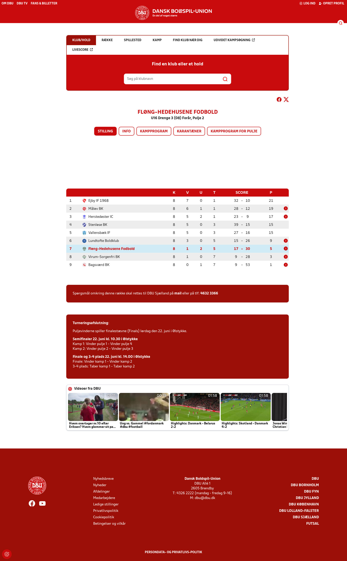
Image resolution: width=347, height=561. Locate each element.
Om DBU (7, 3)
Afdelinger (101, 491)
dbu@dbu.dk (205, 498)
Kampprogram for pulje (234, 131)
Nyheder (99, 485)
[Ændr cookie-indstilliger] (7, 554)
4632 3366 (209, 293)
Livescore (80, 50)
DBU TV (22, 3)
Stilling (105, 131)
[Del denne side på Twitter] (286, 100)
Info (126, 131)
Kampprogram (154, 131)
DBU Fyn (311, 491)
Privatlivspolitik (105, 511)
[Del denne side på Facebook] (279, 100)
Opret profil (333, 3)
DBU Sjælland (306, 517)
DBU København (304, 504)
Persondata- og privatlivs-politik (173, 552)
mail (178, 293)
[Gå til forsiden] (173, 13)
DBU (315, 479)
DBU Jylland (307, 498)
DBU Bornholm (305, 485)
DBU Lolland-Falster (299, 511)
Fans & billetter (44, 3)
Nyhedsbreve (103, 479)
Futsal (312, 523)
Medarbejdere (104, 498)
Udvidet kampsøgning (232, 40)
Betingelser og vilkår (109, 523)
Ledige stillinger (106, 504)
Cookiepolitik (103, 517)
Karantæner (189, 131)
